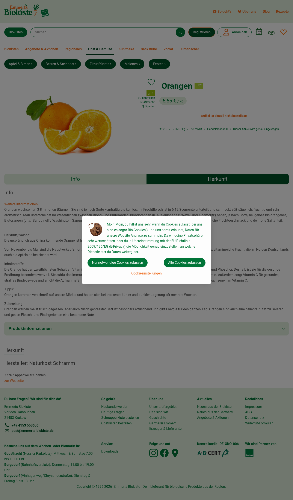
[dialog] (146, 250)
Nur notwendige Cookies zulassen (117, 263)
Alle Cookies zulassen (184, 263)
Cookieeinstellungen (146, 273)
